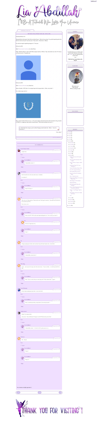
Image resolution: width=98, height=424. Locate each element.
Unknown (22, 336)
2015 (70, 137)
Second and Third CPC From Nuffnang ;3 (75, 166)
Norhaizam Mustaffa (22, 85)
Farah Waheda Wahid (25, 148)
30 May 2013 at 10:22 (56, 300)
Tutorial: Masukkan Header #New (76, 168)
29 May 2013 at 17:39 (56, 213)
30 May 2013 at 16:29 (56, 326)
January (71, 203)
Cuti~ (71, 195)
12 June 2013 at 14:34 (56, 357)
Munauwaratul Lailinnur (23, 48)
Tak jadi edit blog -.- (73, 182)
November (72, 144)
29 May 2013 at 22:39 (56, 230)
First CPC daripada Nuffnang (75, 169)
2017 (70, 135)
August (71, 149)
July (71, 151)
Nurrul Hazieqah (24, 288)
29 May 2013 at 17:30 (57, 242)
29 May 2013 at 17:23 (57, 198)
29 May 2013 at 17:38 (56, 186)
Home (39, 392)
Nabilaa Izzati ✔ (24, 311)
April (71, 197)
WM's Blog (23, 263)
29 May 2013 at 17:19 (57, 173)
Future (18, 392)
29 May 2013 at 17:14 (56, 161)
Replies (23, 157)
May (71, 155)
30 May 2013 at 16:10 (57, 312)
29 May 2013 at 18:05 (57, 265)
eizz (21, 197)
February (72, 201)
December (72, 142)
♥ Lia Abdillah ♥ (27, 160)
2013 (70, 141)
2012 (70, 205)
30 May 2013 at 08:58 (57, 289)
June (71, 153)
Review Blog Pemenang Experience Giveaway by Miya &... (76, 188)
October (71, 146)
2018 (70, 133)
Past (60, 392)
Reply (22, 154)
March (71, 199)
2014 (70, 139)
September (72, 148)
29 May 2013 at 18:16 (56, 277)
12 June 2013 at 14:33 (56, 349)
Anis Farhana (23, 171)
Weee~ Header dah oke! (74, 176)
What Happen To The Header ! (75, 180)
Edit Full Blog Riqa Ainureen (75, 171)
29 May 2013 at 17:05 (57, 150)
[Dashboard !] (93, 1)
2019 (70, 131)
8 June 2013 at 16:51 (57, 338)
